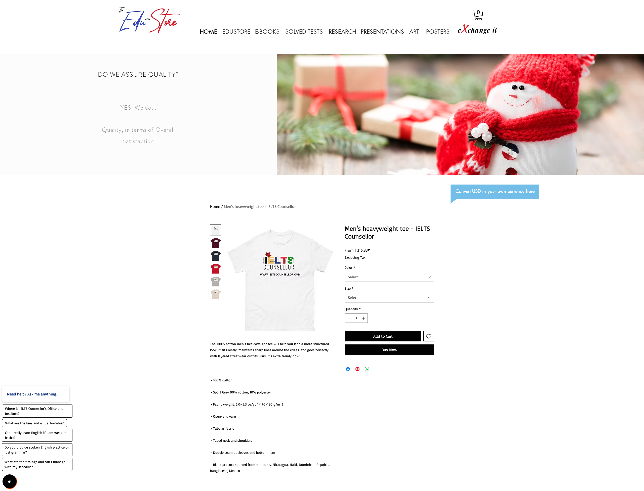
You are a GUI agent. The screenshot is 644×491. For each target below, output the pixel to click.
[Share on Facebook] (348, 369)
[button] (478, 15)
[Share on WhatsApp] (367, 369)
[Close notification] (65, 390)
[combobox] (389, 277)
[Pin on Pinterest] (357, 369)
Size (349, 288)
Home (215, 206)
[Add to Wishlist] (428, 336)
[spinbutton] (356, 318)
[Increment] (364, 318)
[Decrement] (348, 318)
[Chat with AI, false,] (10, 481)
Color (350, 267)
